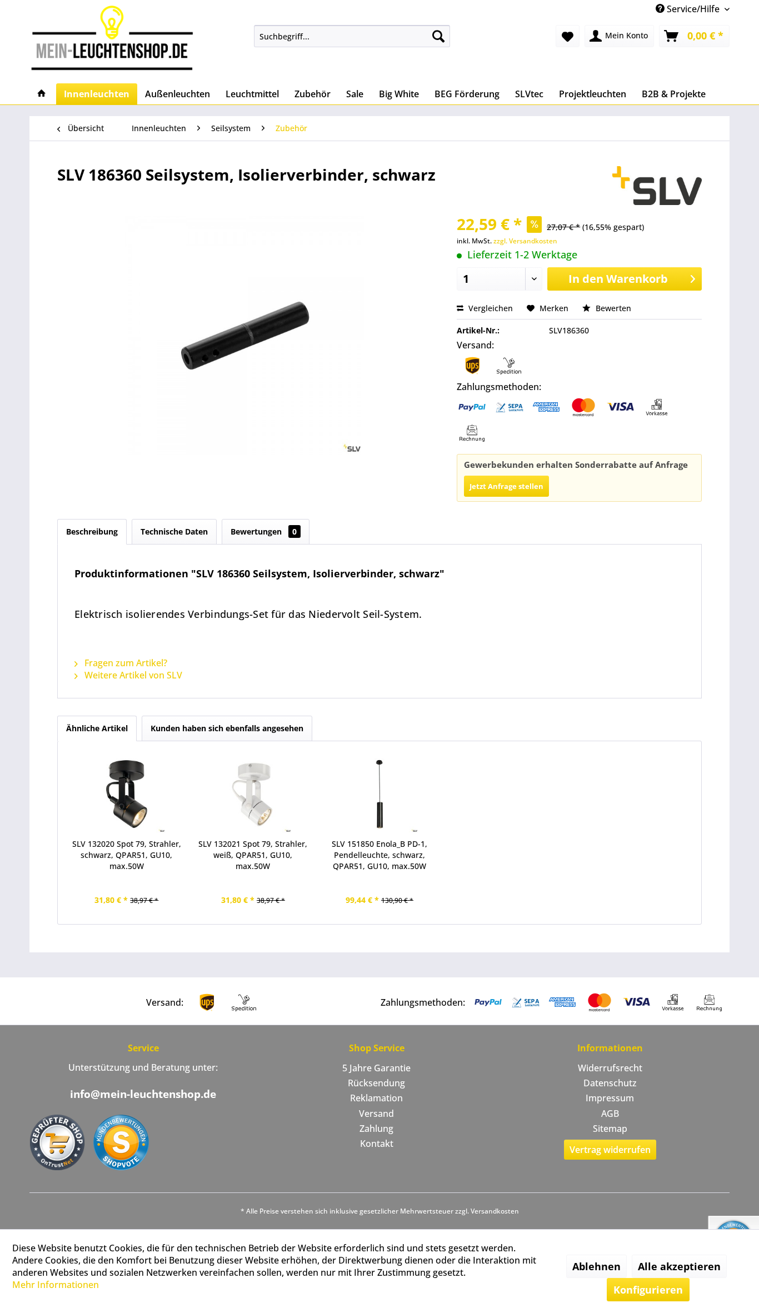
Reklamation (376, 1098)
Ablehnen (596, 1266)
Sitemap (610, 1128)
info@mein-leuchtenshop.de (143, 1094)
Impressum (610, 1098)
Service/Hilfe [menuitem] (693, 9)
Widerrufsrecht (610, 1068)
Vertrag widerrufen (610, 1150)
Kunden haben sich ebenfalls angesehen (227, 728)
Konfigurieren (648, 1289)
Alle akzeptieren (679, 1266)
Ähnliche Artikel (97, 728)
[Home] (41, 93)
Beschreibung (92, 531)
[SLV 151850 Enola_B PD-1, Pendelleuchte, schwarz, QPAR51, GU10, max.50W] (379, 794)
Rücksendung (376, 1083)
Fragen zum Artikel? (124, 663)
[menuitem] (352, 36)
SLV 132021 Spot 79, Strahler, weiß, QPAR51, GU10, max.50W (252, 854)
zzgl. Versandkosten (525, 241)
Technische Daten (174, 531)
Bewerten (612, 308)
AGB (610, 1113)
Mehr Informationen (55, 1285)
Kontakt (376, 1143)
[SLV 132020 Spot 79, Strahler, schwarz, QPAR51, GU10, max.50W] (127, 794)
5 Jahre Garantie (376, 1068)
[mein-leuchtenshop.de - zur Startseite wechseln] (115, 37)
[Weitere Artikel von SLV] (657, 185)
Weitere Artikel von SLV (132, 675)
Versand (376, 1113)
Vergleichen (489, 308)
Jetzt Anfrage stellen (506, 486)
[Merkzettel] (568, 36)
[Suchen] (438, 36)
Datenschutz (610, 1083)
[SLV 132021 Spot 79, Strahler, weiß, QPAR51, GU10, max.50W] (253, 794)
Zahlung (376, 1128)
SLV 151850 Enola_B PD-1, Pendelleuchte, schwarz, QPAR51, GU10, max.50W (379, 854)
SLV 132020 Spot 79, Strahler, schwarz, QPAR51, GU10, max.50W (126, 854)
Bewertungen (264, 531)
